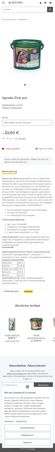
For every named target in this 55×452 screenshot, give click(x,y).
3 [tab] (30, 85)
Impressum (8, 421)
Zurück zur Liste (10, 19)
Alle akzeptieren (27, 428)
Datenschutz (21, 421)
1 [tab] (25, 85)
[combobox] (27, 122)
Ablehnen (27, 442)
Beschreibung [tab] (9, 171)
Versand (21, 138)
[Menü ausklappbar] (3, 1)
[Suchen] (50, 9)
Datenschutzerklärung (16, 373)
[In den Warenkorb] (4, 27)
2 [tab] (27, 85)
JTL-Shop (32, 449)
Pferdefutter (17, 108)
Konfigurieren (27, 435)
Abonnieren (43, 385)
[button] (40, 2)
